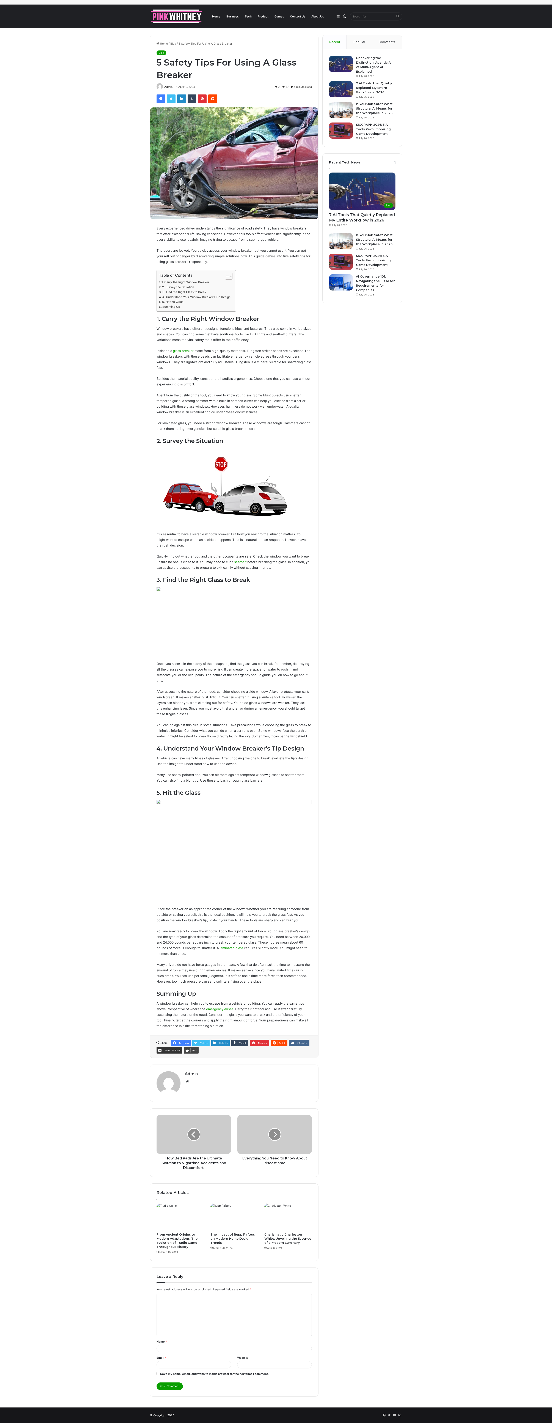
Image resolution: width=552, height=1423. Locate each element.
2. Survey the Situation (178, 287)
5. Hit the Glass (173, 301)
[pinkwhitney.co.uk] (177, 16)
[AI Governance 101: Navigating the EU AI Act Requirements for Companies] (341, 282)
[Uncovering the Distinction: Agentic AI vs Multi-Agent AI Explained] (341, 64)
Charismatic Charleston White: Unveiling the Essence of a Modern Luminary (287, 1239)
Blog (173, 43)
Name (162, 1341)
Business (232, 16)
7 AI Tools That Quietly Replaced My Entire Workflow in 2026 (374, 87)
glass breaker (183, 351)
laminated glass (231, 948)
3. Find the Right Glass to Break (184, 292)
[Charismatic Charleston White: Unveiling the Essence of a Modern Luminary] (288, 1216)
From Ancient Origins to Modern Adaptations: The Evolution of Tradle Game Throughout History (177, 1241)
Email (161, 1357)
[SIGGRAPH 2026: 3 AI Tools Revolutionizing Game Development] (341, 131)
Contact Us (297, 16)
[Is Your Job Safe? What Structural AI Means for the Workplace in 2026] (341, 110)
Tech (248, 16)
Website (242, 1357)
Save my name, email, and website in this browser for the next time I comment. (214, 1374)
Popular (359, 42)
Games (279, 16)
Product (263, 16)
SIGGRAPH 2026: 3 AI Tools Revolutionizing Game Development (373, 129)
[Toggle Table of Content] (226, 276)
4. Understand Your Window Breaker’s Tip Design (196, 297)
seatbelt (240, 562)
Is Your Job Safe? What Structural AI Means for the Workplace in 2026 (374, 108)
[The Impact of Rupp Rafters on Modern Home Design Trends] (234, 1216)
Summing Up (171, 306)
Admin (168, 86)
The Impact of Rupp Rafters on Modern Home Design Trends (232, 1239)
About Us (317, 16)
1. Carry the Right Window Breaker (186, 282)
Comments (387, 42)
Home (216, 16)
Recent (334, 42)
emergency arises (220, 1009)
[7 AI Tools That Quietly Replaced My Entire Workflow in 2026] (341, 89)
